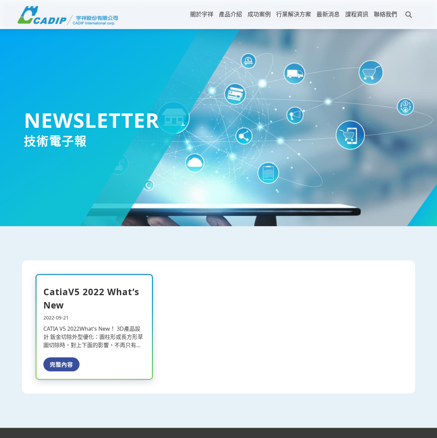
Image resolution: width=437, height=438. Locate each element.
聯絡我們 (385, 14)
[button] (409, 15)
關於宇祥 (201, 14)
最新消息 (328, 14)
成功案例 (259, 14)
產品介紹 (230, 14)
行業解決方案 (293, 14)
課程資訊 (356, 14)
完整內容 (61, 364)
